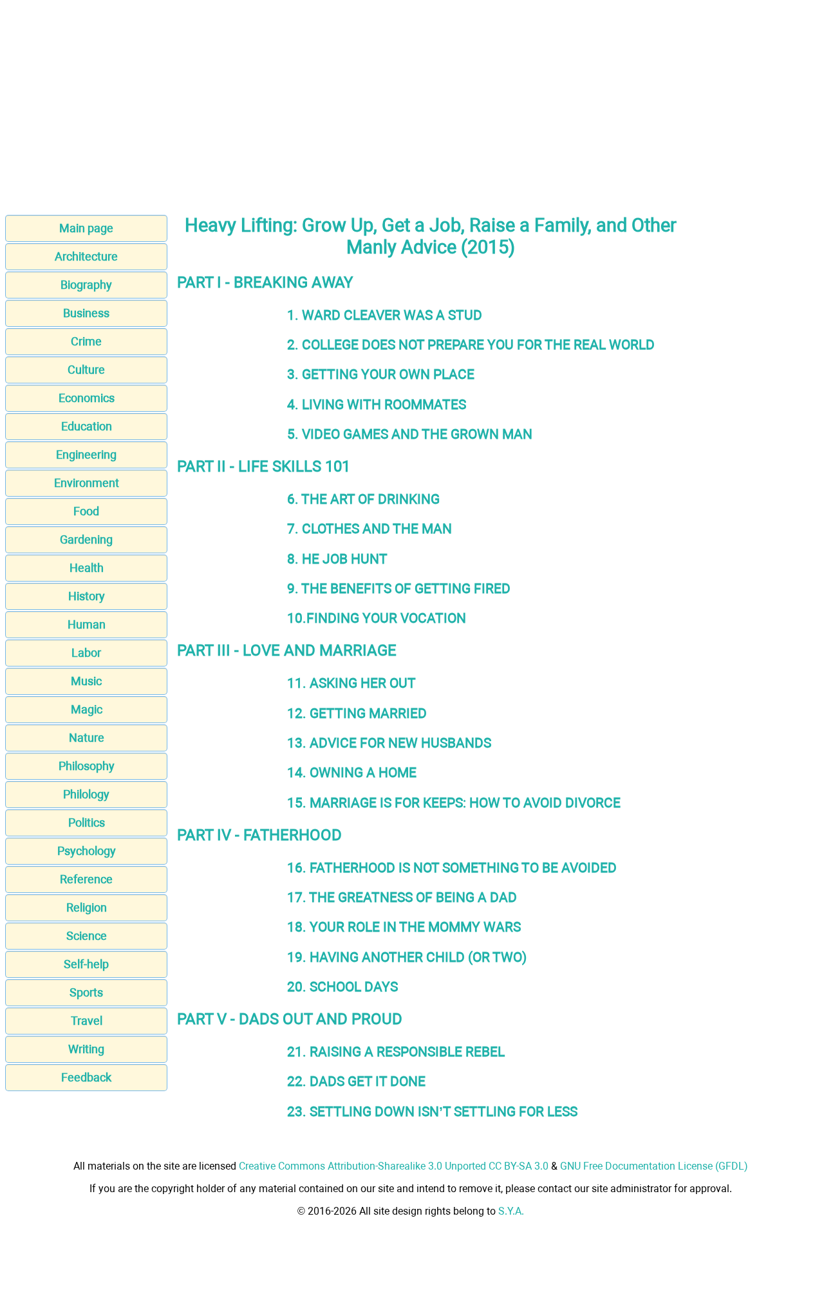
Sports (86, 992)
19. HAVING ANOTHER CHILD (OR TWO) (407, 957)
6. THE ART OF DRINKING (363, 499)
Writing (86, 1049)
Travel (86, 1020)
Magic (86, 709)
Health (87, 568)
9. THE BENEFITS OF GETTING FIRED (398, 588)
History (86, 596)
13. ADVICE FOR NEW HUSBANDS (389, 743)
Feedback (86, 1077)
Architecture (86, 256)
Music (86, 681)
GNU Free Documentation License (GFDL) (654, 1166)
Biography (86, 284)
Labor (86, 652)
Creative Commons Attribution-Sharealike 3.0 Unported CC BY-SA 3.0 (393, 1166)
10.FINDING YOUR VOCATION (376, 618)
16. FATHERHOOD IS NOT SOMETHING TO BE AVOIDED (452, 868)
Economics (87, 398)
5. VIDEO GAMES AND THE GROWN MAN (409, 434)
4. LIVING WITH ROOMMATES (376, 404)
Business (86, 313)
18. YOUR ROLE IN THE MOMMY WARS (404, 927)
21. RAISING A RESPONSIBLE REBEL (396, 1052)
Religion (86, 907)
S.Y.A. (511, 1211)
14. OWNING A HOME (352, 772)
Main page (86, 228)
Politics (86, 822)
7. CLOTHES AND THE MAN (369, 528)
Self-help (86, 964)
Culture (86, 369)
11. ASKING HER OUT (351, 683)
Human (87, 624)
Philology (86, 794)
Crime (86, 341)
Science (86, 936)
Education (86, 426)
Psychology (86, 851)
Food (86, 511)
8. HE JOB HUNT (337, 559)
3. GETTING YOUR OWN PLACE (380, 374)
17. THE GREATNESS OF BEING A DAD (402, 897)
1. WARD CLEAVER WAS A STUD (384, 315)
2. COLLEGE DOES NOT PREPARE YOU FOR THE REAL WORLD (471, 344)
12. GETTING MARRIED (357, 713)
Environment (86, 483)
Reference (86, 879)
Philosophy (87, 766)
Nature (86, 737)
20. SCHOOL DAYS (342, 987)
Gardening (86, 539)
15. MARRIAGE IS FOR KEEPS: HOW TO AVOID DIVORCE (454, 803)
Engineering (86, 454)
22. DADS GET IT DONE (356, 1081)
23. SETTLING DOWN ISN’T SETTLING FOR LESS (432, 1111)
